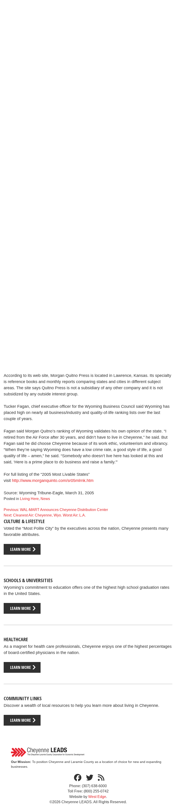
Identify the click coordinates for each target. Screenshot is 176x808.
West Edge (97, 797)
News (45, 499)
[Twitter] (89, 778)
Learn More (20, 549)
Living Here (29, 499)
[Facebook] (77, 778)
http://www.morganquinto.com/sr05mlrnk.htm (53, 480)
